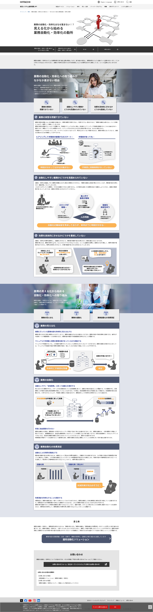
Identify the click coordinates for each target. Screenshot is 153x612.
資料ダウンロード (114, 6)
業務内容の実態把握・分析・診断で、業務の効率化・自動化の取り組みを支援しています (76, 538)
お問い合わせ (129, 600)
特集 (29, 11)
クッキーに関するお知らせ (100, 607)
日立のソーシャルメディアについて (96, 600)
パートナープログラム (96, 6)
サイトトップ (23, 11)
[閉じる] (150, 607)
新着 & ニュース (120, 600)
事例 (78, 6)
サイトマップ (110, 600)
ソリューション (70, 6)
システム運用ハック (126, 6)
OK (115, 607)
